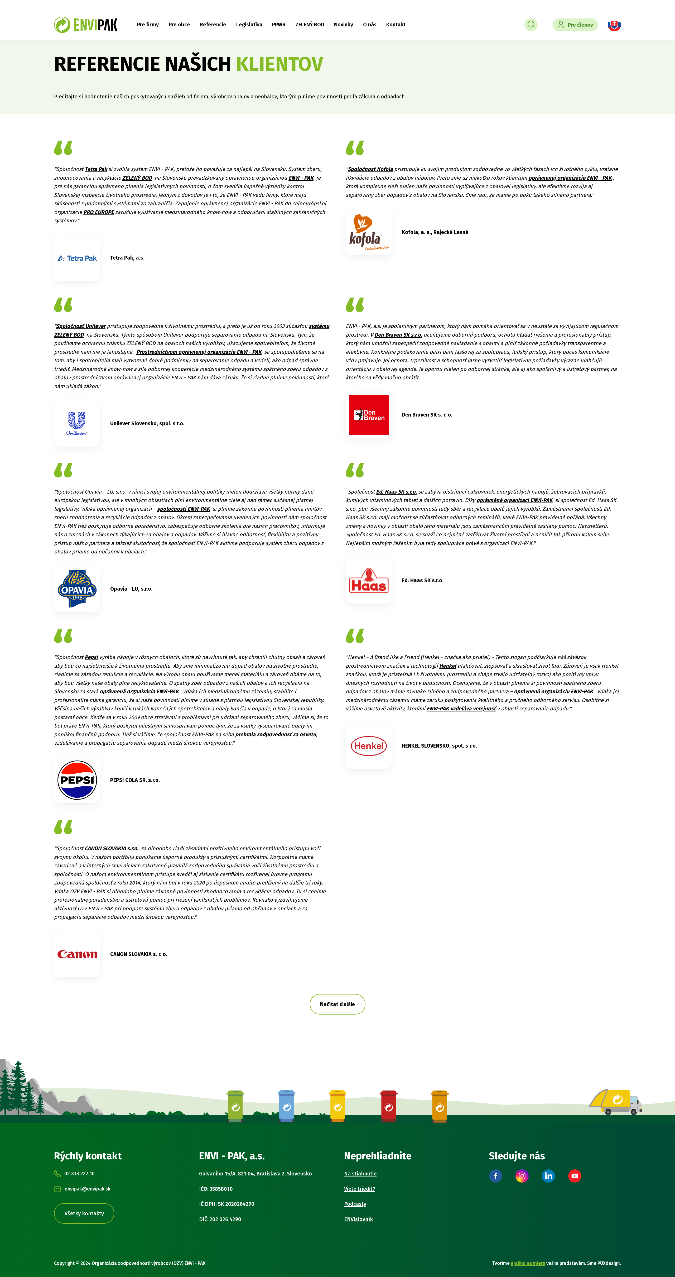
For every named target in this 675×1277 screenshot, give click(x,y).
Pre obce (179, 24)
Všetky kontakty (84, 1213)
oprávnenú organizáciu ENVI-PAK (553, 691)
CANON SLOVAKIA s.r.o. (111, 848)
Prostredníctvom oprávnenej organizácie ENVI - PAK (199, 352)
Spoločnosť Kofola (370, 169)
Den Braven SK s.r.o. (398, 335)
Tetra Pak (96, 169)
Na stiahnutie (360, 1173)
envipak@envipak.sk (87, 1189)
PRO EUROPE (98, 212)
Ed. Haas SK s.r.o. (396, 492)
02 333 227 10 (79, 1173)
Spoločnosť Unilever (80, 326)
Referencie (213, 24)
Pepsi (91, 657)
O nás (370, 24)
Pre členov (580, 25)
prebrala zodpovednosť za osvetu (275, 734)
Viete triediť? (359, 1189)
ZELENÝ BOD (310, 24)
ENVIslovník (358, 1219)
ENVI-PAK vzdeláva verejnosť (461, 708)
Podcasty (355, 1204)
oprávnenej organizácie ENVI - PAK (570, 178)
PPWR (279, 24)
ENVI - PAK (301, 178)
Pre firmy (148, 24)
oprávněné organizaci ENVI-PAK (514, 500)
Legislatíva (249, 24)
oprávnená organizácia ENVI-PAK (139, 691)
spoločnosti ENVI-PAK (183, 509)
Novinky (343, 24)
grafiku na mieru (528, 1263)
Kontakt (396, 24)
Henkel (447, 666)
